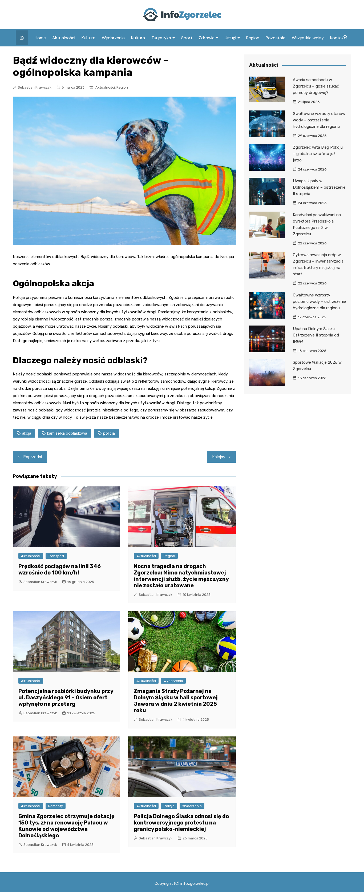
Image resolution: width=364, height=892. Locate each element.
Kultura (88, 38)
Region (252, 38)
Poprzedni (32, 456)
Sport (186, 38)
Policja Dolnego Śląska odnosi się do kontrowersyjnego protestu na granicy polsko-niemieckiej (181, 822)
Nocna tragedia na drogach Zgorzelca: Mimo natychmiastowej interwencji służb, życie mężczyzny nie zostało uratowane (181, 576)
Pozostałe (275, 38)
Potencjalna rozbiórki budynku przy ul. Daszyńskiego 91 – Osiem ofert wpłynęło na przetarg (65, 697)
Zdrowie (207, 38)
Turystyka (161, 38)
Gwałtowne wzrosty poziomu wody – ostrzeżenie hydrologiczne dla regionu (319, 301)
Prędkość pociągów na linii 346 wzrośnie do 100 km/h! (59, 569)
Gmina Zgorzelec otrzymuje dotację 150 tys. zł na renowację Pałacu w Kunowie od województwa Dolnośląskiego (66, 826)
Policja (169, 806)
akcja (26, 433)
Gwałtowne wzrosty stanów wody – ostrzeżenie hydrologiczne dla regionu (319, 120)
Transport (56, 556)
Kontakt (338, 38)
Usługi (230, 38)
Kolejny (218, 456)
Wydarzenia (113, 38)
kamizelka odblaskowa (67, 433)
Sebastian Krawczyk (34, 87)
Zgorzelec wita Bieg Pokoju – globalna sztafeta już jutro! (318, 153)
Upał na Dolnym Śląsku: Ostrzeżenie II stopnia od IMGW (316, 335)
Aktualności (63, 38)
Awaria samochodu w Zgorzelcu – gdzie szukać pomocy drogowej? (316, 86)
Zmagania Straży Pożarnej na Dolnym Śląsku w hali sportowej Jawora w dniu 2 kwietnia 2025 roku (176, 700)
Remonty (55, 806)
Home (40, 38)
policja (109, 433)
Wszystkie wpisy (308, 38)
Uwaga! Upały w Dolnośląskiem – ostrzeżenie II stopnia (319, 187)
